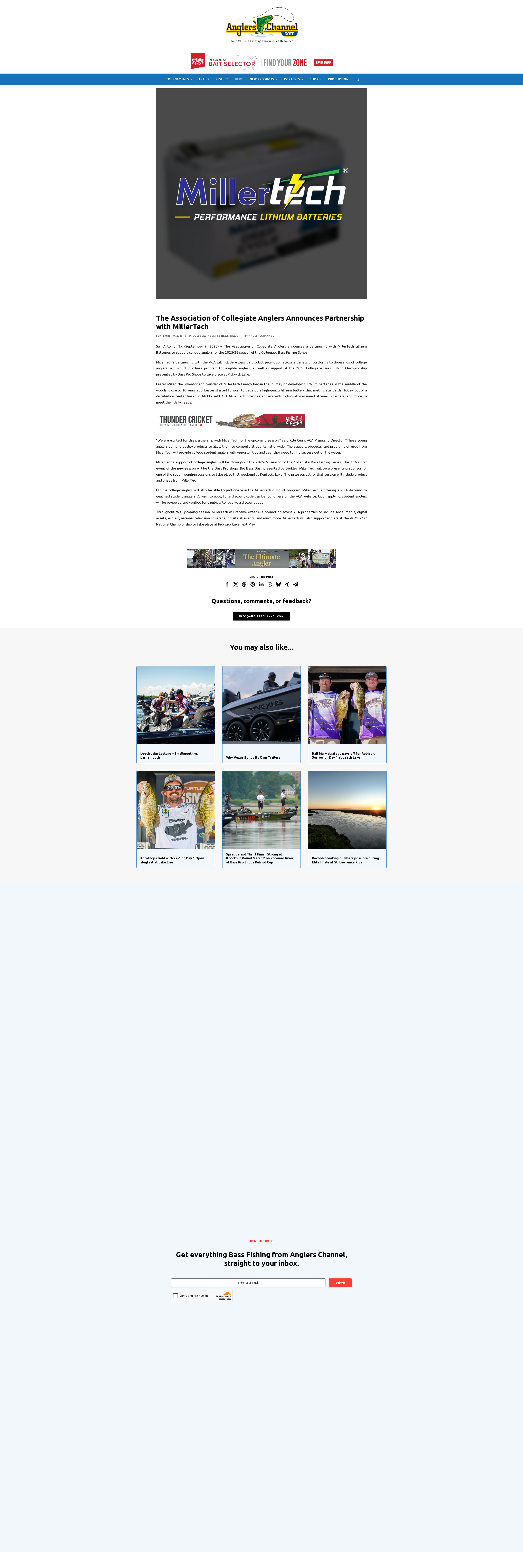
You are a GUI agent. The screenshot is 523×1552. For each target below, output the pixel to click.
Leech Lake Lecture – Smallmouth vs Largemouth (169, 755)
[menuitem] (180, 79)
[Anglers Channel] (261, 25)
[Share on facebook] (227, 584)
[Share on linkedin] (261, 584)
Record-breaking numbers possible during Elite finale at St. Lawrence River (345, 860)
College (199, 335)
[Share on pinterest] (253, 584)
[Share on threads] (244, 584)
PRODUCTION (338, 79)
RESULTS (222, 79)
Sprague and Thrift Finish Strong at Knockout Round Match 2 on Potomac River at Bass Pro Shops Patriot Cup (260, 858)
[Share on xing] (287, 584)
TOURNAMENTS (177, 79)
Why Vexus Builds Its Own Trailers (253, 757)
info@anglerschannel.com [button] (261, 616)
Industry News (218, 335)
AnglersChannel (261, 335)
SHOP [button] (314, 79)
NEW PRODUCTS (262, 79)
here (280, 496)
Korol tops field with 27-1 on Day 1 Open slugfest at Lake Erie (172, 860)
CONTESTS (292, 79)
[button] (357, 79)
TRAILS (204, 79)
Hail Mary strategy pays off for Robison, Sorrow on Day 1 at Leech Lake (343, 755)
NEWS (239, 79)
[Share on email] (296, 584)
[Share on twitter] (235, 584)
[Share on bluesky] (278, 584)
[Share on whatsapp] (270, 584)
